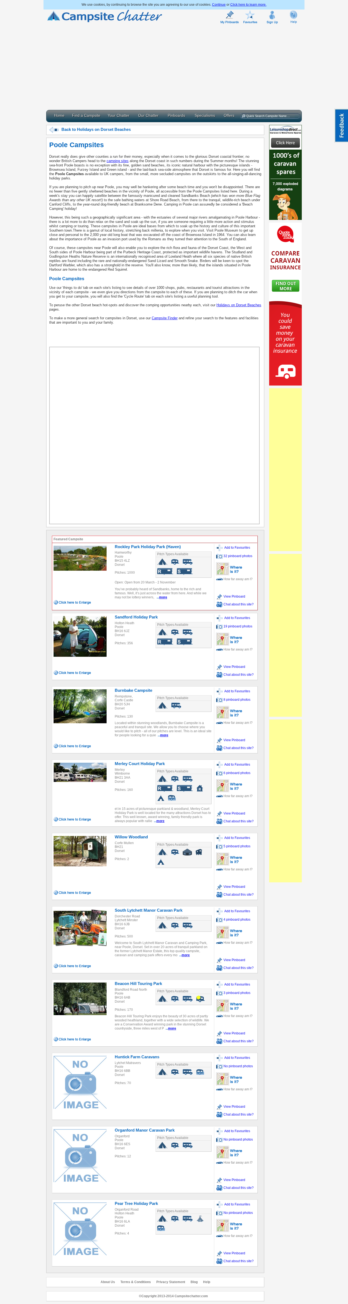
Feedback (341, 126)
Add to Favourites (236, 548)
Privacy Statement (170, 1282)
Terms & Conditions (135, 1282)
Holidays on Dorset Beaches (238, 305)
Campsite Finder (165, 318)
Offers (229, 115)
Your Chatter (118, 115)
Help (206, 1282)
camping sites (118, 161)
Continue (219, 5)
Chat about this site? (238, 604)
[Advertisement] (174, 67)
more (163, 597)
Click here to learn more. (248, 5)
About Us (108, 1282)
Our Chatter (148, 115)
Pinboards (176, 115)
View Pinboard (234, 596)
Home (59, 115)
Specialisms (205, 115)
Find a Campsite (86, 115)
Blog (194, 1282)
